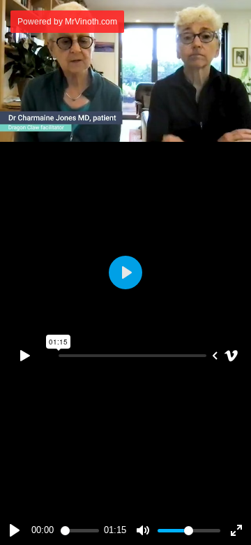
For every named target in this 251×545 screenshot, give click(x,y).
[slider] (80, 530)
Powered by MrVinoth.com (67, 22)
